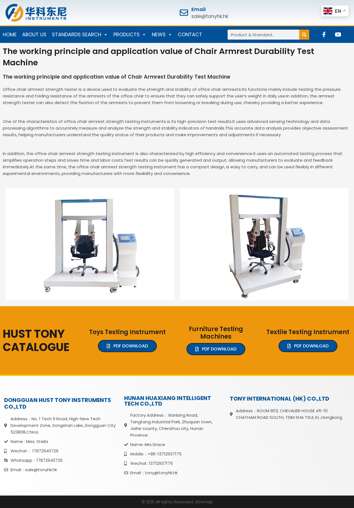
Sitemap (204, 502)
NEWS (159, 34)
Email (198, 9)
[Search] (304, 35)
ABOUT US (34, 34)
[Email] (184, 13)
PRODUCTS (126, 34)
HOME (10, 34)
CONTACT (190, 34)
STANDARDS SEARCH (76, 34)
